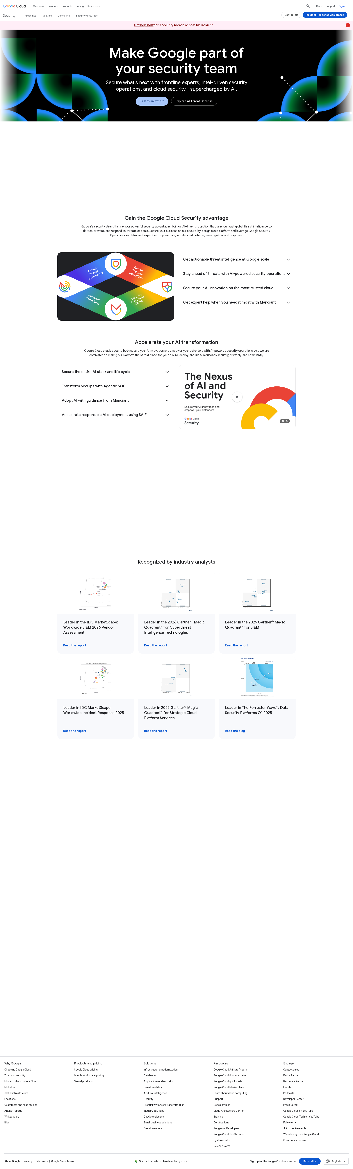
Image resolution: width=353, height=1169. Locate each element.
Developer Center (293, 1099)
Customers (177, 194)
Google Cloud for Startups (229, 1134)
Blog (7, 1122)
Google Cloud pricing (86, 1069)
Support (330, 6)
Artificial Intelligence (155, 1093)
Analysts (200, 194)
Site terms (42, 1161)
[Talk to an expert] (152, 101)
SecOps (47, 15)
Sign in (342, 6)
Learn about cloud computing (230, 1093)
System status (222, 1140)
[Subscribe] (310, 1161)
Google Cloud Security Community (97, 1034)
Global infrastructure (16, 1093)
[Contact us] (89, 986)
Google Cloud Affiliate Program (231, 1069)
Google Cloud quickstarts (228, 1081)
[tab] (118, 784)
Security (148, 1099)
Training (218, 1116)
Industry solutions (154, 1110)
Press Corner (290, 1104)
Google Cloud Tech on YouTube (301, 1116)
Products (67, 6)
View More (174, 928)
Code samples (222, 1104)
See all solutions (153, 1128)
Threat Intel (30, 15)
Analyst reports (13, 1110)
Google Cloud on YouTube (298, 1110)
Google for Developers (226, 1128)
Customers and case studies (20, 1104)
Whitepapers (11, 1116)
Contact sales (291, 1069)
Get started (247, 194)
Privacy (28, 1161)
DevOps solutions (154, 1116)
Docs (319, 6)
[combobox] (336, 1161)
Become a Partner (293, 1081)
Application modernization (159, 1081)
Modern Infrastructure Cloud (20, 1081)
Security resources (86, 15)
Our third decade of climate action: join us (163, 1161)
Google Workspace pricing (89, 1075)
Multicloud (10, 1087)
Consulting (64, 15)
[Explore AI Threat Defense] (194, 101)
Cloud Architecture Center (229, 1110)
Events (287, 1087)
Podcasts (288, 1093)
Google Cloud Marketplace (229, 1087)
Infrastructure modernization (161, 1069)
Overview (38, 6)
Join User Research (294, 1128)
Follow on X (289, 1122)
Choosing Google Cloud (17, 1069)
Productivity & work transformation (164, 1104)
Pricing (80, 6)
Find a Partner (291, 1075)
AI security (153, 194)
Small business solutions (158, 1122)
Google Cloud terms (62, 1161)
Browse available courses (256, 1034)
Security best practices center (176, 1034)
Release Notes (222, 1146)
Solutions (53, 6)
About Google (12, 1161)
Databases (150, 1075)
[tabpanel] (176, 865)
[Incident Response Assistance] (325, 14)
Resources (222, 194)
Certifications (221, 1122)
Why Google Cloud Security (117, 194)
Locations (10, 1099)
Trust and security (14, 1075)
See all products (83, 1081)
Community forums (294, 1140)
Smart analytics (153, 1087)
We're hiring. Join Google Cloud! (301, 1134)
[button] (237, 259)
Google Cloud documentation (230, 1075)
